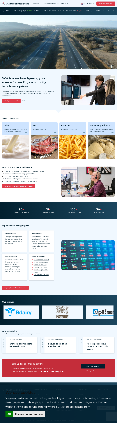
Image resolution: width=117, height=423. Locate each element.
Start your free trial (105, 3)
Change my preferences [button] (29, 414)
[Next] (92, 11)
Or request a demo (93, 371)
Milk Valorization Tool (41, 260)
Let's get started (93, 366)
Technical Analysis (40, 265)
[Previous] (3, 11)
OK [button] (9, 414)
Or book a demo (27, 101)
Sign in (91, 3)
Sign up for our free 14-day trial (15, 288)
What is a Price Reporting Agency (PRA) (19, 186)
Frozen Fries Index (40, 267)
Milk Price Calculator (41, 262)
